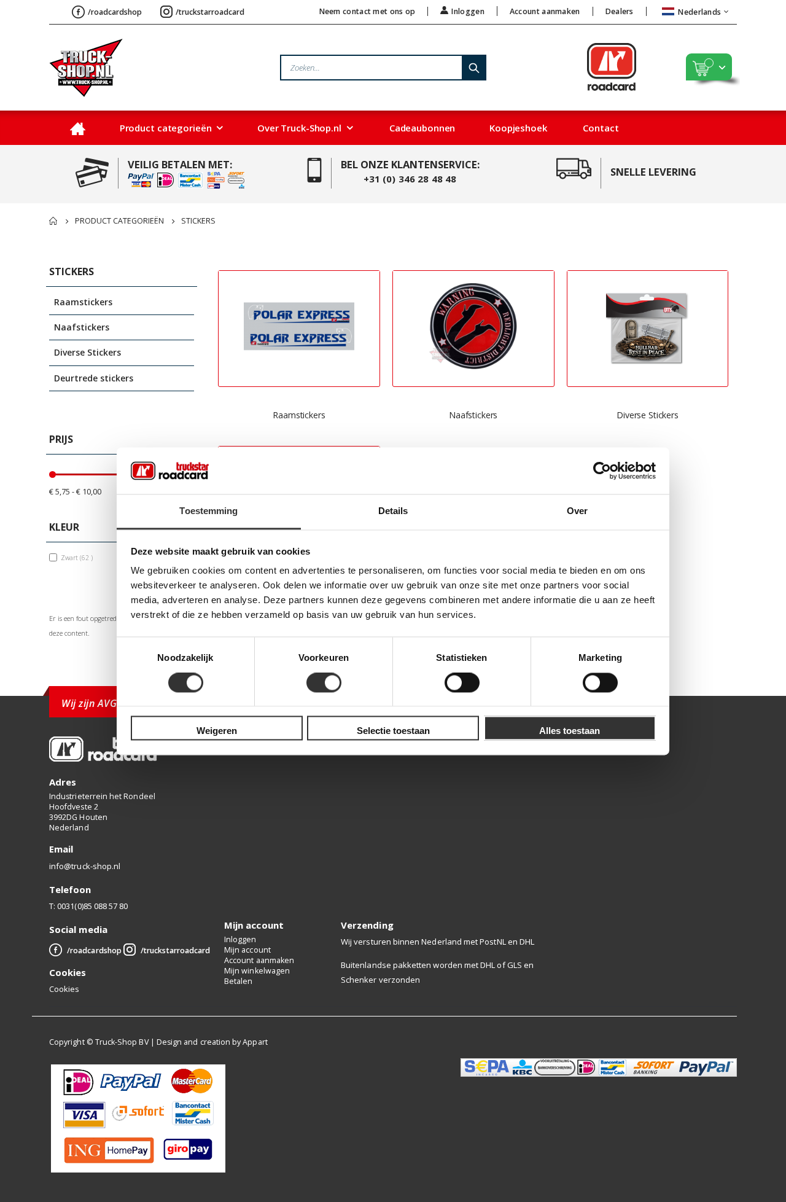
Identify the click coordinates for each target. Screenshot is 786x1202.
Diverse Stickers (648, 415)
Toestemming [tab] (208, 511)
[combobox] (383, 67)
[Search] (473, 67)
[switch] (323, 683)
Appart (255, 1042)
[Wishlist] (679, 68)
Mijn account (247, 950)
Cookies (64, 988)
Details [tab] (393, 511)
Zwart (78, 557)
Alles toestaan (569, 731)
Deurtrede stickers (93, 378)
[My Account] (653, 68)
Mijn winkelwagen (257, 971)
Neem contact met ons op (367, 11)
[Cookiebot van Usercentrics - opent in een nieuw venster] (602, 470)
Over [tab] (577, 511)
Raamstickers (299, 415)
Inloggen (467, 11)
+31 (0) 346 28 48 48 (410, 179)
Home (53, 221)
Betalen (238, 981)
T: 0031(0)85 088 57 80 (88, 905)
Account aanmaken (545, 11)
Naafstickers (473, 415)
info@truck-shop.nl (84, 866)
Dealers (619, 11)
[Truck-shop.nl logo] (86, 67)
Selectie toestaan (393, 731)
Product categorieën (119, 221)
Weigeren (216, 731)
